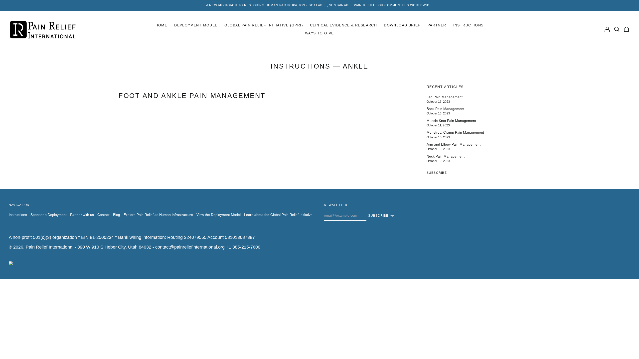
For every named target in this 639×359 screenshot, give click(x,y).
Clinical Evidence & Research (343, 25)
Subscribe (437, 173)
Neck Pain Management (446, 156)
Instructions (468, 25)
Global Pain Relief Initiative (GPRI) (263, 25)
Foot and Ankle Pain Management (192, 95)
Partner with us (82, 215)
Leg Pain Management (445, 97)
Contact (103, 215)
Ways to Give (319, 33)
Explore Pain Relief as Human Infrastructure (158, 215)
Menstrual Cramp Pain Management (455, 132)
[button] (617, 29)
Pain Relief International (49, 247)
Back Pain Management (445, 109)
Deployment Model (195, 25)
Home (161, 25)
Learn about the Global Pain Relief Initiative (278, 215)
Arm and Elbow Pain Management (453, 144)
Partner (437, 25)
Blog (116, 215)
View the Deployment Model (218, 215)
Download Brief (402, 25)
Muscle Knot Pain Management (451, 121)
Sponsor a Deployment (48, 215)
